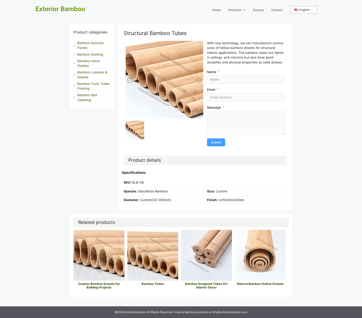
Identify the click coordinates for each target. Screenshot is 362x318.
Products (235, 10)
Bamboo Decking (90, 54)
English (304, 10)
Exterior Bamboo (60, 9)
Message (214, 107)
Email (211, 90)
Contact (277, 10)
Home (216, 10)
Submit (216, 142)
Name (211, 72)
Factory (258, 10)
